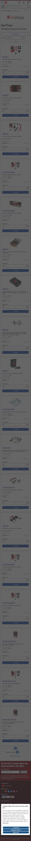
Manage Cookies (16, 830)
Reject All (16, 832)
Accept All (16, 827)
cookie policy (6, 823)
